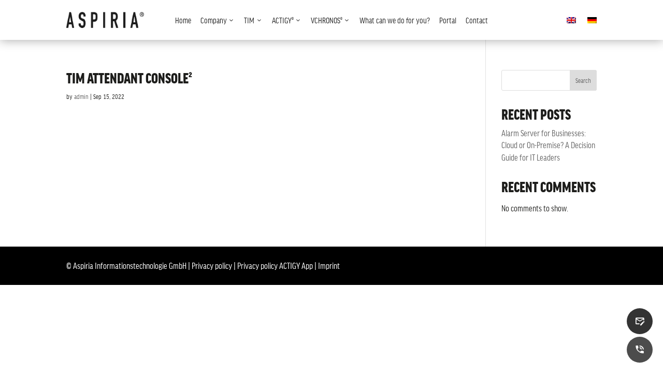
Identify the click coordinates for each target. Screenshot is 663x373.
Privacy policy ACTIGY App (275, 265)
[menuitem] (183, 20)
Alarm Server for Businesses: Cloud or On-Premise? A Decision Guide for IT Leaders (548, 145)
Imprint (329, 265)
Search (583, 80)
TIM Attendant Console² (129, 77)
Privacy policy (212, 265)
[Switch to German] (592, 22)
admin (81, 96)
